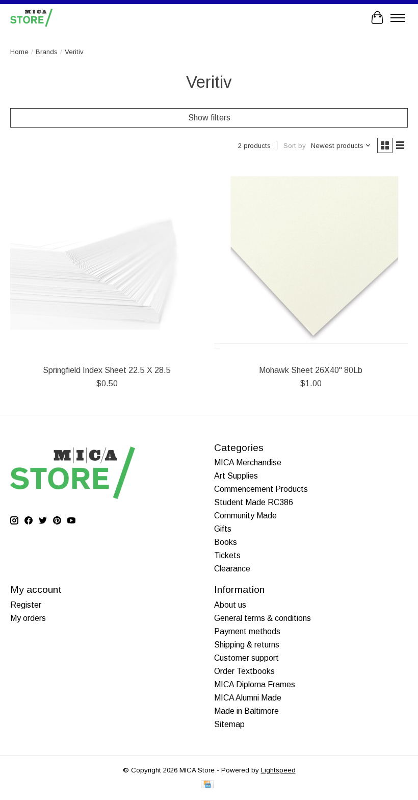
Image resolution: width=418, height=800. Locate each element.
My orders (28, 618)
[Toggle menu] (397, 18)
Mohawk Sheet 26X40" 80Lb (310, 370)
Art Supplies (236, 475)
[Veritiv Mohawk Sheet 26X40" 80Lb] (311, 262)
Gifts (222, 528)
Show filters (209, 117)
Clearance (232, 568)
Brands (47, 52)
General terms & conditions (262, 618)
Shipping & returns (246, 644)
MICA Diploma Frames (254, 684)
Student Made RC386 (253, 502)
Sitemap (229, 724)
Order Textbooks (244, 671)
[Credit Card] (207, 785)
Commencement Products (261, 489)
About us (230, 605)
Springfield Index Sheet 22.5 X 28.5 (107, 370)
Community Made (245, 515)
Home (19, 52)
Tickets (227, 555)
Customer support (246, 658)
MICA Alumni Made (247, 697)
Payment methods (247, 631)
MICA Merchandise (247, 462)
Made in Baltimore (246, 711)
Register (25, 605)
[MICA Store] (31, 17)
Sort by (294, 145)
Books (225, 542)
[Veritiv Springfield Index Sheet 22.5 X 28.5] (107, 262)
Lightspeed (278, 770)
